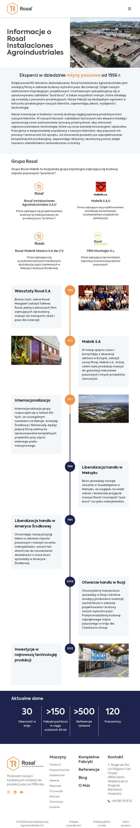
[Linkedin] (15, 792)
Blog (83, 778)
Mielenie (54, 781)
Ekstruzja (55, 796)
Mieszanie (55, 786)
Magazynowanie (59, 770)
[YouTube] (21, 792)
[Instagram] (8, 792)
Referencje (89, 770)
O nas (84, 786)
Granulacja (56, 802)
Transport (55, 765)
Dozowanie (56, 791)
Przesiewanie (57, 775)
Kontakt (115, 757)
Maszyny (58, 757)
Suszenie (55, 807)
